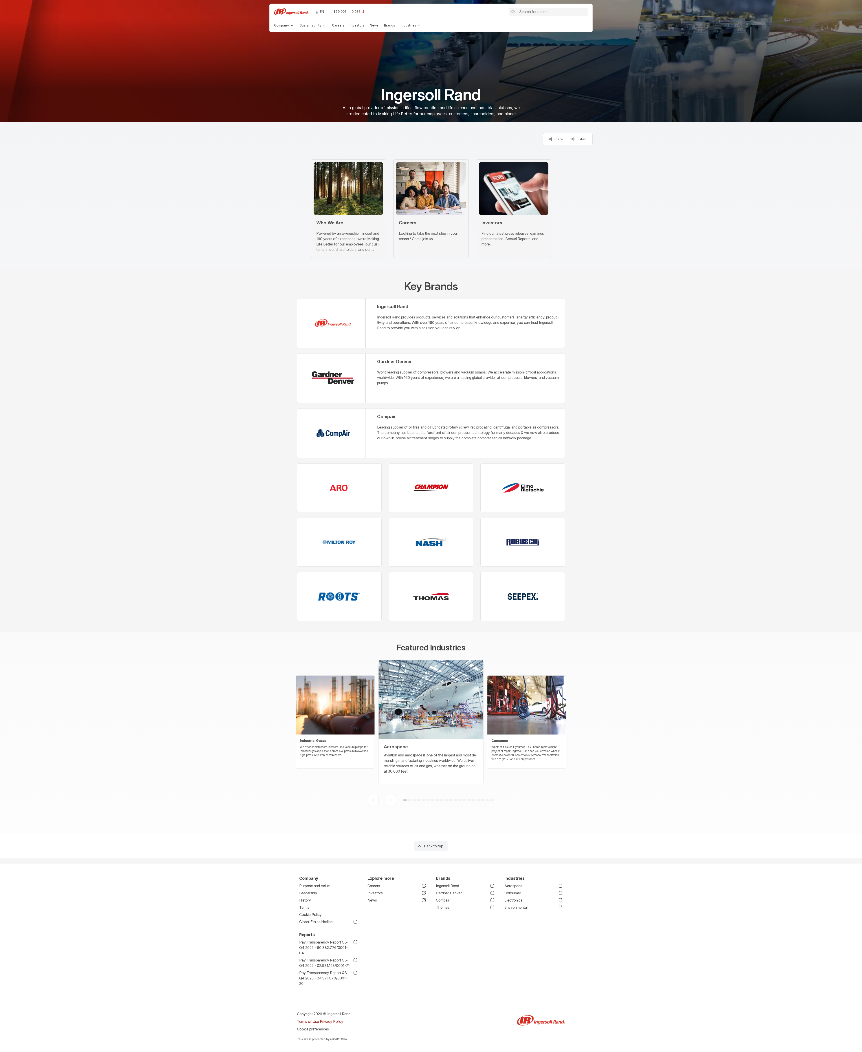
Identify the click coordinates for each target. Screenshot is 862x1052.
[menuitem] (284, 25)
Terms (304, 907)
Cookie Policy (310, 914)
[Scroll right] (391, 800)
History (305, 900)
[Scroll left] (373, 800)
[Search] (513, 12)
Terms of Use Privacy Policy (320, 1021)
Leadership (308, 893)
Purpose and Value (314, 886)
